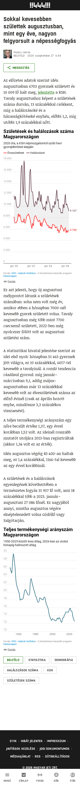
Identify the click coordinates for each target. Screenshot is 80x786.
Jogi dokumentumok (55, 748)
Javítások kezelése (20, 748)
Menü (7, 780)
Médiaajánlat (20, 756)
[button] (13, 660)
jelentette (46, 92)
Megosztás (21, 67)
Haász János (22, 52)
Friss (40, 780)
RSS (38, 756)
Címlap (23, 780)
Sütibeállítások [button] (57, 756)
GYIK (13, 741)
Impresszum (56, 741)
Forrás (11, 281)
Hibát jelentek (32, 741)
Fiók (73, 780)
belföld (19, 55)
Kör (56, 780)
